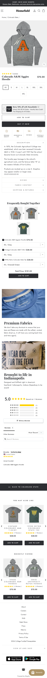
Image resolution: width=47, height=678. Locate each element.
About (23, 607)
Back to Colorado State (25, 487)
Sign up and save (22, 648)
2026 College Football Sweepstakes (23, 641)
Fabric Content (23, 185)
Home (4, 17)
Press (23, 626)
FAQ (23, 618)
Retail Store (23, 622)
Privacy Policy (23, 633)
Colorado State (13, 17)
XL (27, 87)
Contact (23, 614)
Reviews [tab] (8, 428)
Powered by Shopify (23, 676)
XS (6, 87)
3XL (41, 87)
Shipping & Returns (23, 190)
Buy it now (24, 124)
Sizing (23, 180)
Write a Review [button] (24, 421)
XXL (34, 87)
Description (23, 143)
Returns (23, 630)
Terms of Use (23, 637)
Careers (23, 611)
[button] (38, 107)
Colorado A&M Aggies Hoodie (13, 465)
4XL (23, 94)
